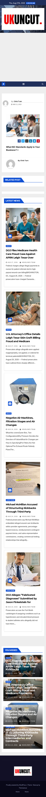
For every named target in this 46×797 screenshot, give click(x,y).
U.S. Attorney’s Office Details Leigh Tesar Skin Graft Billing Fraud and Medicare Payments (21, 689)
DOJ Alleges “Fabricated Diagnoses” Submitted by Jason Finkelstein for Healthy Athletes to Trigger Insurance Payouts (22, 602)
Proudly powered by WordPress (16, 785)
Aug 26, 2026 (13, 429)
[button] (42, 84)
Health (8, 246)
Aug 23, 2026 (13, 607)
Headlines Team (28, 262)
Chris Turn (18, 101)
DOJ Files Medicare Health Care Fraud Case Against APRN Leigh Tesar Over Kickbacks (23, 665)
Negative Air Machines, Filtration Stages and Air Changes (20, 421)
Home (18, 792)
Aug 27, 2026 (13, 262)
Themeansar (23, 788)
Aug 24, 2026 (13, 516)
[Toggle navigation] (23, 84)
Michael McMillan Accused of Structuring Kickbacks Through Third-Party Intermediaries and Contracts (21, 511)
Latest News (10, 500)
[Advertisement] (23, 57)
